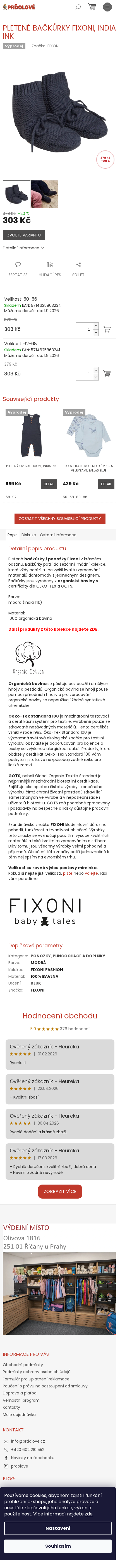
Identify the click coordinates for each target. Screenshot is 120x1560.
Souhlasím (58, 1546)
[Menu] (107, 7)
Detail (49, 484)
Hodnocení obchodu (60, 1016)
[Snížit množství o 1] (96, 332)
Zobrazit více (60, 1191)
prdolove (19, 1466)
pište (68, 873)
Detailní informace (21, 248)
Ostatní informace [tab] (58, 535)
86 (85, 497)
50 (65, 497)
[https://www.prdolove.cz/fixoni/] (45, 912)
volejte (91, 873)
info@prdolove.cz (28, 1441)
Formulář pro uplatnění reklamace (36, 1379)
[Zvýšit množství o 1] (96, 326)
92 (14, 497)
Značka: (45, 46)
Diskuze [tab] (28, 535)
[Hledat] (78, 7)
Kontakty (11, 1407)
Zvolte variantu (24, 235)
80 (78, 497)
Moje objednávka (19, 1414)
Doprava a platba (20, 1393)
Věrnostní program (21, 1400)
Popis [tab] (13, 535)
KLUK (36, 983)
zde (89, 1514)
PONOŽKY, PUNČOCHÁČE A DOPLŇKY (68, 956)
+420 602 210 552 (27, 1449)
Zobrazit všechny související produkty (60, 518)
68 (8, 497)
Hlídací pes (50, 275)
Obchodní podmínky (23, 1365)
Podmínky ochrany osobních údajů (37, 1372)
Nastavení (58, 1528)
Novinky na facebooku (32, 1458)
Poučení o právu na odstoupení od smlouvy (45, 1386)
